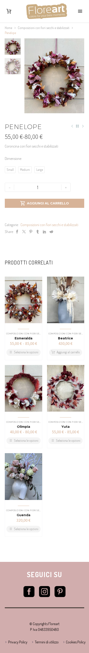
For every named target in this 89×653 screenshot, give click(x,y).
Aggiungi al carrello (44, 203)
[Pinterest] (30, 232)
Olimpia (23, 427)
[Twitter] (24, 232)
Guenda (23, 515)
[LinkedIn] (44, 232)
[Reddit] (51, 232)
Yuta (65, 427)
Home (8, 28)
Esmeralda (23, 338)
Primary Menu (80, 11)
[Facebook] (17, 232)
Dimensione (13, 158)
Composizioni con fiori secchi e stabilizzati (43, 28)
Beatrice (65, 338)
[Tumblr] (37, 232)
